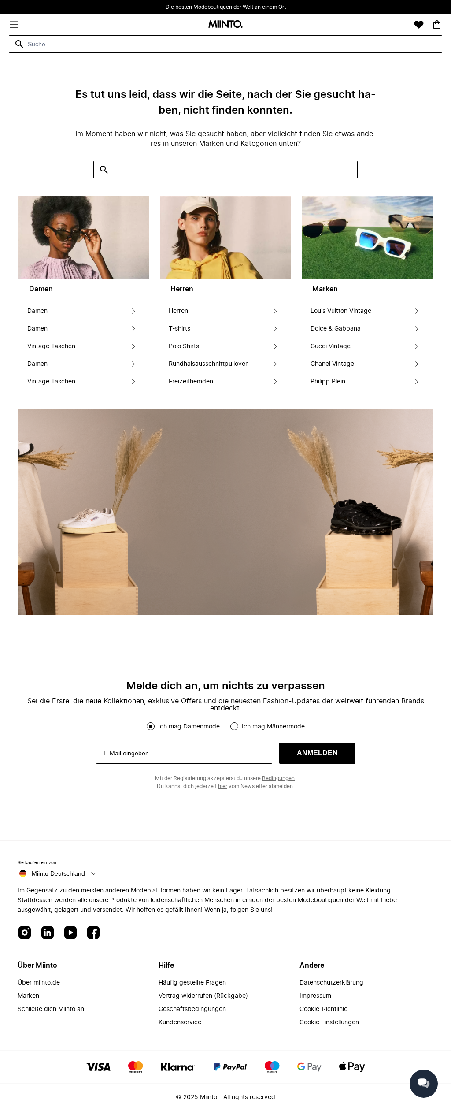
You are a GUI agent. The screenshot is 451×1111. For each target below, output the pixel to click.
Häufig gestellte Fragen (192, 983)
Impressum (315, 996)
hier (222, 786)
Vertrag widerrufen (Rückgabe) (203, 996)
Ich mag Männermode (273, 727)
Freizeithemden (191, 382)
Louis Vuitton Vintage (341, 311)
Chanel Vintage (332, 364)
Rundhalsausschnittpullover (208, 364)
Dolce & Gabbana (336, 329)
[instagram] (25, 933)
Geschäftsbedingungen (192, 1009)
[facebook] (93, 933)
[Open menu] (14, 24)
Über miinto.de (39, 983)
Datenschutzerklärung (331, 983)
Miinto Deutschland (58, 873)
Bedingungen (278, 778)
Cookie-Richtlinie (323, 1009)
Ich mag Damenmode (189, 727)
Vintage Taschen (51, 346)
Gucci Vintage (331, 346)
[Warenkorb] (436, 24)
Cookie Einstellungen (329, 1022)
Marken (28, 996)
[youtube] (70, 933)
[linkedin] (48, 933)
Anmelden (317, 753)
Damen (37, 311)
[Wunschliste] (418, 24)
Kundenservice (180, 1022)
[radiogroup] (225, 726)
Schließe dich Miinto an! (52, 1009)
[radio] (151, 726)
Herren (178, 311)
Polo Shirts (184, 346)
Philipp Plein (328, 382)
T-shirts (179, 329)
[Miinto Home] (225, 25)
